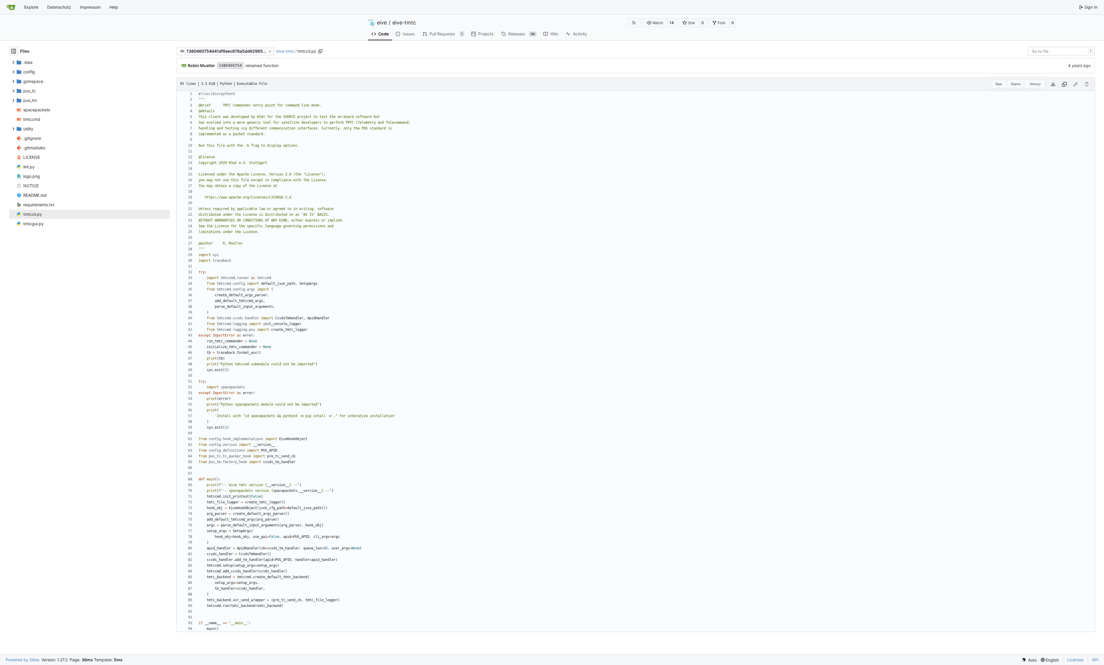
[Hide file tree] (13, 51)
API (1095, 659)
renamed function (262, 65)
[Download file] (1053, 84)
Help (114, 7)
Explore (31, 7)
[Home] (11, 7)
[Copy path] (320, 51)
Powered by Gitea (22, 659)
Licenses (1075, 659)
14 (671, 22)
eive (382, 23)
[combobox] (1061, 51)
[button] (655, 22)
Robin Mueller (201, 65)
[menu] (1029, 660)
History (1035, 84)
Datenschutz (59, 7)
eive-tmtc (404, 23)
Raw (999, 84)
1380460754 (230, 65)
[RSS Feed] (634, 22)
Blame (1015, 84)
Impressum (90, 7)
